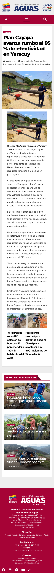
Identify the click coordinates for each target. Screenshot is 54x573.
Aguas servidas (40, 61)
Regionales (45, 64)
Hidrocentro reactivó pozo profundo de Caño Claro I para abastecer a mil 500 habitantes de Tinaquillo (36, 343)
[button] (45, 19)
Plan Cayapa (8, 64)
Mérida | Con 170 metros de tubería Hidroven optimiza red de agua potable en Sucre (26, 463)
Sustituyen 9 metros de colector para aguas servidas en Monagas (27, 401)
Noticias (7, 32)
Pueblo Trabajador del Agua (27, 64)
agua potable (27, 61)
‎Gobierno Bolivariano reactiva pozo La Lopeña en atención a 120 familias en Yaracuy (26, 433)
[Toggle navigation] (26, 19)
